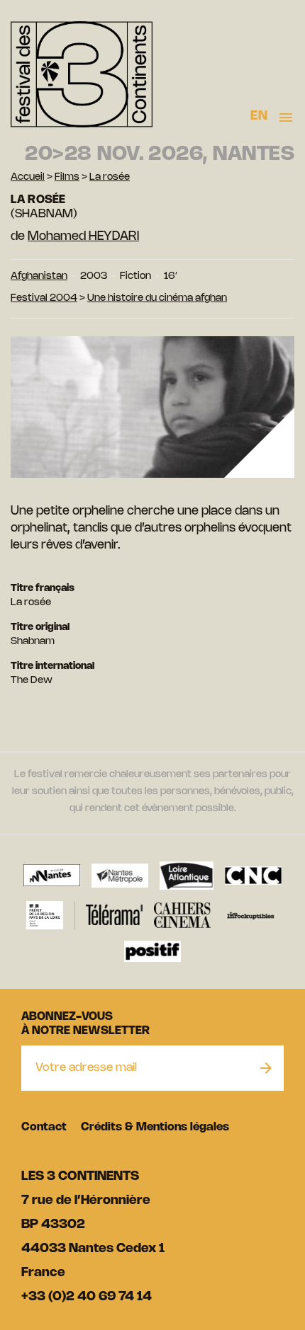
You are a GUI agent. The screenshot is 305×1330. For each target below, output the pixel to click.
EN (258, 116)
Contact (44, 1127)
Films (67, 177)
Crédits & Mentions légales (155, 1127)
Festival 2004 (44, 298)
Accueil (28, 177)
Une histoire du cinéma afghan (157, 298)
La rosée (109, 177)
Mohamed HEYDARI (83, 236)
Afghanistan (39, 276)
